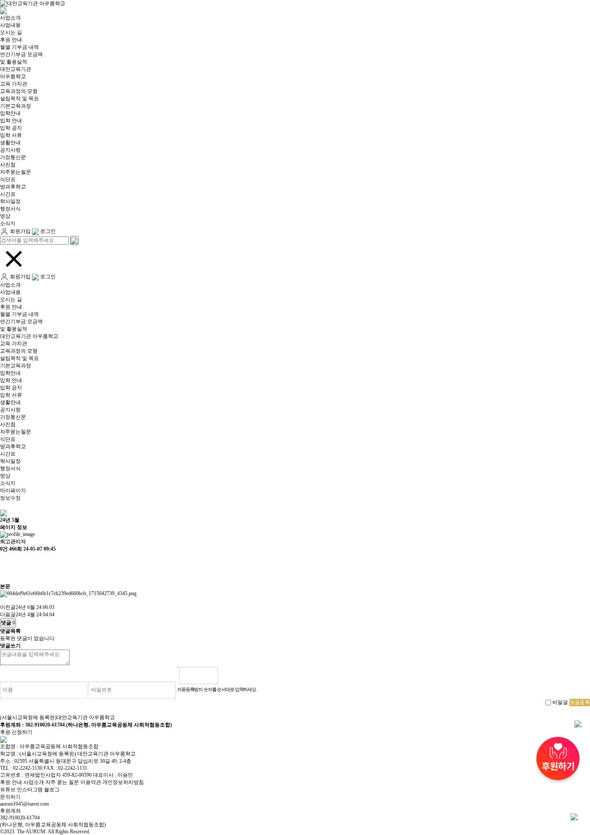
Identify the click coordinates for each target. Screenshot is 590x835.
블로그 (52, 790)
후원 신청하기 (16, 732)
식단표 (8, 179)
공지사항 (10, 150)
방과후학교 (13, 187)
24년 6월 (25, 607)
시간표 (8, 194)
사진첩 (8, 165)
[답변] (4, 575)
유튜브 (8, 790)
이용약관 (90, 782)
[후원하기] (558, 760)
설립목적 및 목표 (19, 99)
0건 (4, 549)
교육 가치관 (13, 84)
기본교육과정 (15, 106)
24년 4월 (25, 615)
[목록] (4, 560)
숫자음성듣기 (228, 675)
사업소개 (10, 18)
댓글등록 (579, 702)
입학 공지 (11, 128)
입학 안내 (11, 121)
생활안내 (10, 143)
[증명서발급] (577, 723)
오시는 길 (11, 32)
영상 (5, 216)
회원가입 (20, 231)
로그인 (47, 231)
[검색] (74, 240)
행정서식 (10, 209)
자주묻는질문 (15, 172)
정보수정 (10, 498)
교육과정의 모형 (19, 91)
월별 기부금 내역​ (19, 47)
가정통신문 (13, 157)
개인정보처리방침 (123, 782)
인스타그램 (30, 790)
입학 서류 (11, 135)
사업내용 (10, 25)
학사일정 (10, 201)
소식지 (8, 223)
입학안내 (10, 113)
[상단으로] (574, 816)
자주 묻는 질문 (62, 782)
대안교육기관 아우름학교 (29, 336)
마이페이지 (13, 491)
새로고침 (246, 675)
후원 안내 (11, 40)
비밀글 (560, 702)
